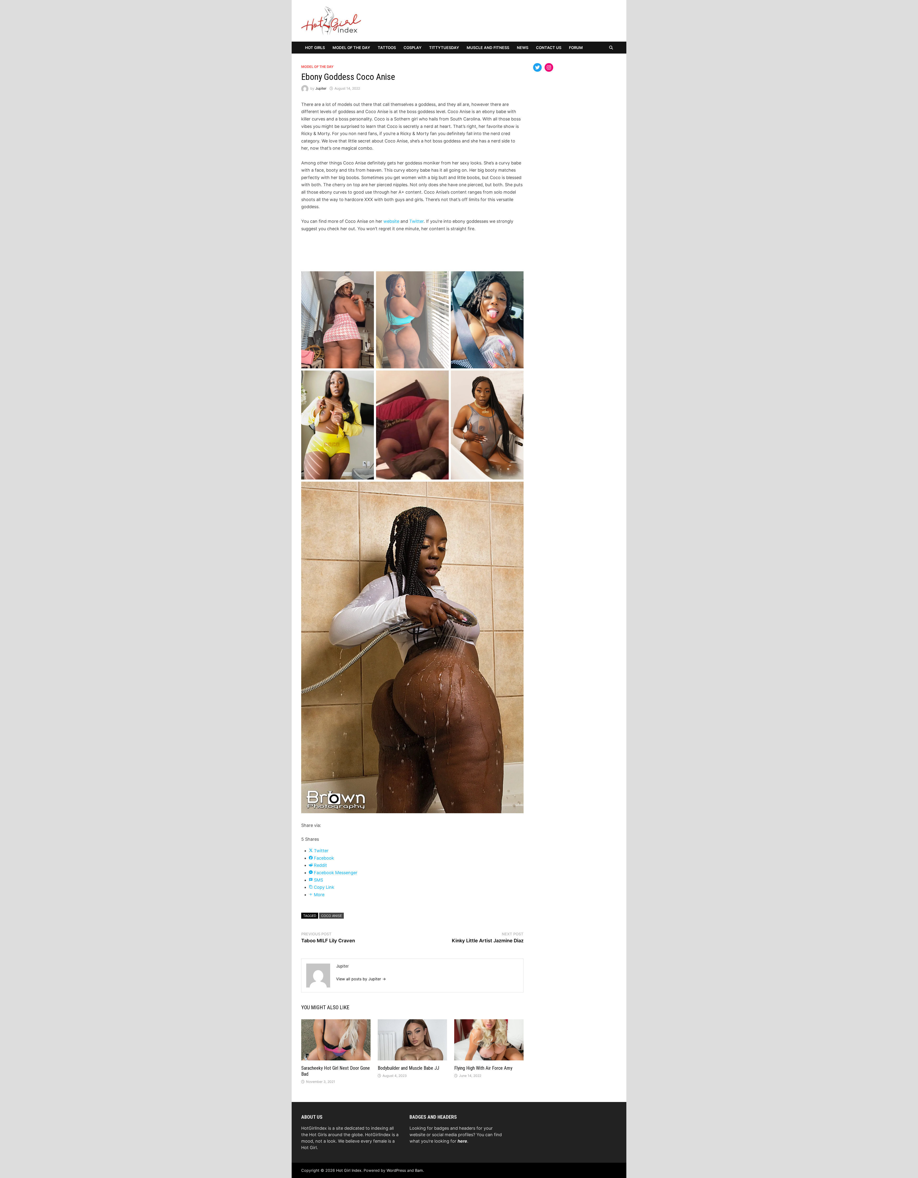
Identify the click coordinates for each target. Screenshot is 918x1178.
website (391, 221)
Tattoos (387, 47)
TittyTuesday (444, 47)
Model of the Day (351, 47)
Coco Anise (331, 916)
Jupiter (320, 88)
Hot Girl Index (348, 1170)
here (462, 1141)
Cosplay (412, 47)
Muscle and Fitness (488, 47)
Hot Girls (315, 47)
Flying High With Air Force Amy (483, 1068)
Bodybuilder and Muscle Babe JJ (408, 1068)
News (522, 47)
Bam (419, 1170)
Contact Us (548, 47)
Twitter (416, 221)
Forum (576, 47)
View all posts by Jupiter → (361, 978)
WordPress (396, 1170)
